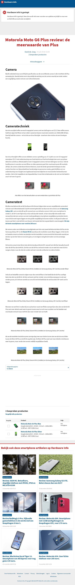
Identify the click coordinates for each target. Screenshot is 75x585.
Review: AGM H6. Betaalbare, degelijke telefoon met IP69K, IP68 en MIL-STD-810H (19, 483)
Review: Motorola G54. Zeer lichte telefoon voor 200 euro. (53, 557)
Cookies (53, 573)
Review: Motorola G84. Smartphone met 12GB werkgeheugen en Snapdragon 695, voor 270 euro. (54, 520)
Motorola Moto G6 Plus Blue (31, 424)
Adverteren (20, 573)
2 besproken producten (37, 54)
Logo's (48, 573)
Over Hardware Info (9, 573)
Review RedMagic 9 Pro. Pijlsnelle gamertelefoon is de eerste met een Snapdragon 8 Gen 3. (18, 520)
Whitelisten (53, 576)
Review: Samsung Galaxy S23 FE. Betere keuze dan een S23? (53, 481)
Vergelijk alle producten (13, 414)
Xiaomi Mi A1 (27, 232)
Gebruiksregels (40, 573)
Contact (27, 573)
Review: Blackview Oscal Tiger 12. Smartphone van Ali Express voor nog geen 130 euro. (19, 558)
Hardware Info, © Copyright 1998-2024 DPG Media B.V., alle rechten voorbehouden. (37, 581)
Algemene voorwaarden (64, 573)
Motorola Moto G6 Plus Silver (31, 432)
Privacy (33, 573)
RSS (19, 576)
